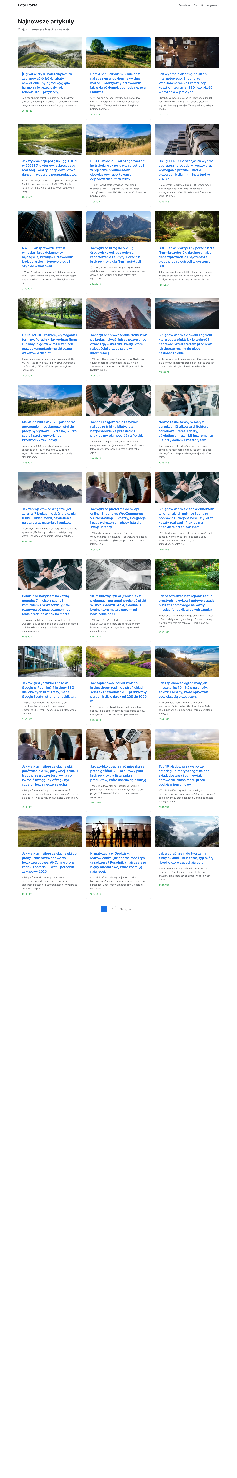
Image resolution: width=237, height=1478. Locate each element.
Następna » (127, 909)
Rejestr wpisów (188, 5)
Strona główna (210, 5)
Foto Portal (28, 5)
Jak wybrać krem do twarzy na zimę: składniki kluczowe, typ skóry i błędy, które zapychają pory (186, 858)
